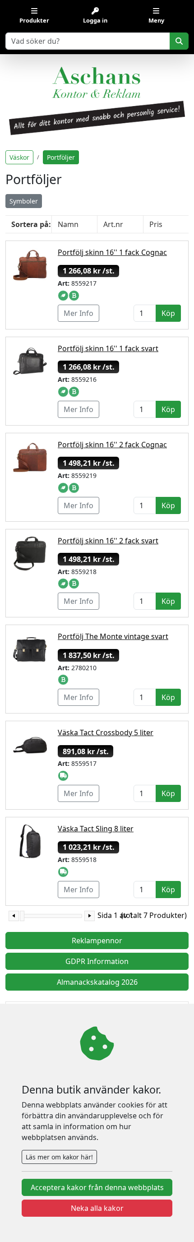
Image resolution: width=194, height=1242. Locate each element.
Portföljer (61, 157)
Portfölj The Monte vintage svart (113, 636)
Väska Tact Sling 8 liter (96, 829)
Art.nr (113, 224)
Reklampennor (97, 940)
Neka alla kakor (97, 1208)
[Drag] (22, 916)
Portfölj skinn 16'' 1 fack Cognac (112, 252)
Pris (155, 224)
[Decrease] (14, 916)
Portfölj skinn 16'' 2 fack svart (108, 541)
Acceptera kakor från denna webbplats (97, 1187)
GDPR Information (97, 961)
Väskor (19, 157)
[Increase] (89, 916)
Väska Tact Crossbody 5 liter (105, 732)
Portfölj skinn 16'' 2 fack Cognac (112, 445)
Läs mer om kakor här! (59, 1157)
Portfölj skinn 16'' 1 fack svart (108, 348)
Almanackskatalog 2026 (97, 982)
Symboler (23, 201)
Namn (68, 224)
